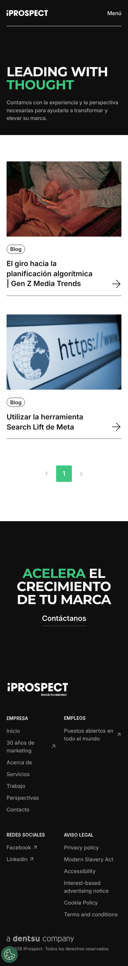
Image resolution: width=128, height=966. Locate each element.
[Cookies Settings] (9, 954)
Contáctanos (64, 618)
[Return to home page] (27, 13)
